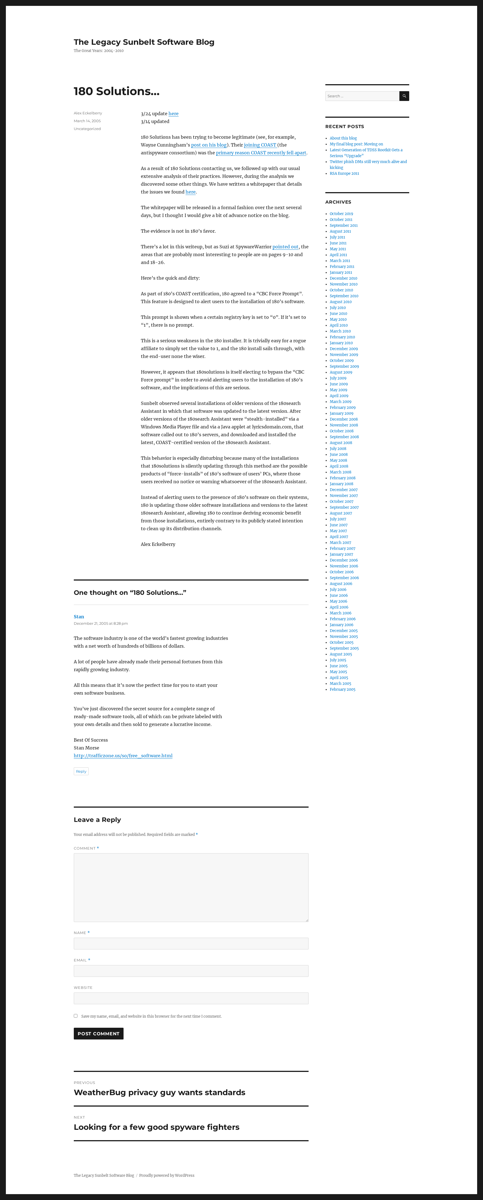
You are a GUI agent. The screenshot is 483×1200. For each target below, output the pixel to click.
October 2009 (342, 360)
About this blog (343, 138)
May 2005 (338, 671)
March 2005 (340, 683)
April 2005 (339, 677)
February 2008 (343, 478)
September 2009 (344, 366)
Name (82, 932)
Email (82, 960)
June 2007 (339, 525)
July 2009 (338, 378)
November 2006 (344, 566)
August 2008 (341, 442)
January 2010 (341, 343)
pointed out (286, 246)
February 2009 (343, 407)
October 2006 (342, 572)
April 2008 (339, 466)
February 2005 (343, 689)
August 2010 (341, 302)
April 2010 (339, 325)
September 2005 (344, 648)
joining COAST (260, 145)
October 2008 (342, 431)
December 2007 (344, 489)
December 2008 (344, 419)
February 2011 (342, 266)
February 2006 (343, 619)
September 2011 (344, 225)
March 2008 (340, 472)
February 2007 (343, 548)
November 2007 (344, 495)
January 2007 (341, 554)
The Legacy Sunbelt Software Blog (144, 42)
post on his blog (209, 145)
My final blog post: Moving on (356, 144)
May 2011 (338, 249)
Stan (79, 616)
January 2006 (342, 625)
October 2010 (341, 290)
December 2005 (344, 630)
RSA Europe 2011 (344, 173)
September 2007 (344, 507)
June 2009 (339, 384)
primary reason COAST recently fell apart (261, 152)
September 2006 (344, 578)
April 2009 (339, 395)
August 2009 (341, 372)
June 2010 (338, 313)
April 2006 (339, 607)
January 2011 (341, 272)
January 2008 (341, 484)
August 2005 (341, 654)
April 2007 (339, 536)
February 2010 (342, 337)
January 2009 (342, 413)
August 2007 (341, 513)
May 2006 (338, 601)
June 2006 (339, 595)
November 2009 (344, 354)
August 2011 (340, 231)
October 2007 (342, 501)
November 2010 (343, 284)
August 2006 (341, 583)
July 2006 (338, 589)
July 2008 (338, 448)
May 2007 (338, 531)
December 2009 (344, 348)
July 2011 (337, 237)
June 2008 (339, 454)
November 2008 (344, 425)
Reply (81, 771)
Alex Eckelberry (88, 113)
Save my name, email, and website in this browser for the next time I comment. (151, 1016)
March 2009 (341, 401)
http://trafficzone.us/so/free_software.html (123, 755)
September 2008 (344, 437)
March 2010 (340, 331)
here (174, 113)
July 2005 (338, 660)
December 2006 (344, 560)
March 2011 (340, 260)
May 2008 (338, 460)
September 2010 (344, 296)
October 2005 (342, 642)
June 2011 (338, 243)
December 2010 (343, 278)
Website (83, 987)
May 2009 (338, 390)
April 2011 (338, 255)
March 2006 (341, 613)
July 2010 (338, 307)
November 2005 (344, 636)
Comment (86, 848)
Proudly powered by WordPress (167, 1175)
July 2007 (338, 519)
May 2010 (338, 319)
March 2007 (340, 542)
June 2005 (339, 666)
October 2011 (341, 219)
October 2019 (341, 213)
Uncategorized (87, 128)
